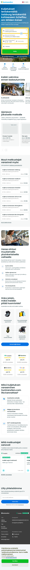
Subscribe (15, 501)
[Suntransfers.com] (7, 2)
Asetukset (15, 565)
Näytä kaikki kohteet (6, 222)
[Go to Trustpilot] (22, 513)
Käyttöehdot (21, 504)
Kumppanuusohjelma (17, 522)
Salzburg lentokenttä (16, 165)
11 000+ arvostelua (7, 374)
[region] (15, 557)
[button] (26, 29)
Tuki (2, 524)
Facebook (16, 534)
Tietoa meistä (4, 534)
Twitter (16, 537)
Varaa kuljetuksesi (15, 344)
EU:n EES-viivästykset (4, 527)
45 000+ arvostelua (8, 362)
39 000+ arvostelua (22, 362)
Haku (15, 51)
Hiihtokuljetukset (5, 539)
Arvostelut (3, 537)
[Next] (6, 150)
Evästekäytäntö (11, 558)
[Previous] (2, 150)
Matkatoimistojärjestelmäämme (20, 520)
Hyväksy (15, 561)
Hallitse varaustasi (3, 520)
